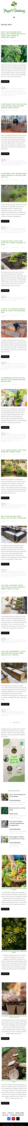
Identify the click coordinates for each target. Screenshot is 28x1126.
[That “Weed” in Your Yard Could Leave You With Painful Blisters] (14, 949)
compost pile (18, 639)
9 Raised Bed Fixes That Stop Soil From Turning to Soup (13, 242)
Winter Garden (4, 95)
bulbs (8, 434)
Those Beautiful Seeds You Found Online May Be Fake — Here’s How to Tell (14, 1016)
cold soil (8, 571)
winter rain (20, 232)
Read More (5, 81)
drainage (14, 228)
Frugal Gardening (14, 7)
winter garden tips (8, 507)
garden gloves (9, 435)
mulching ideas (19, 364)
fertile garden (8, 712)
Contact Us (10, 1113)
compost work (4, 641)
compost (2, 89)
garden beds (3, 229)
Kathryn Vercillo (13, 813)
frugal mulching (13, 363)
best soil (8, 160)
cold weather (9, 504)
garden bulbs (3, 435)
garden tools (12, 437)
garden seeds (20, 435)
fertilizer (11, 434)
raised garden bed (19, 94)
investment (8, 438)
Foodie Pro (18, 1125)
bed (7, 228)
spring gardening (4, 164)
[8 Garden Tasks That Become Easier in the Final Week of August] (14, 887)
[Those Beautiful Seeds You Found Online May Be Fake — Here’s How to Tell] (14, 1014)
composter (9, 641)
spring (19, 163)
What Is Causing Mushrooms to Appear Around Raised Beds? (14, 1081)
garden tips (8, 159)
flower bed (12, 89)
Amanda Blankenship (14, 800)
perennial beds (19, 92)
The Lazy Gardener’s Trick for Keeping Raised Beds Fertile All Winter (13, 653)
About (4, 1113)
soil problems (14, 300)
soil (20, 231)
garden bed (22, 160)
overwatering (17, 438)
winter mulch (13, 576)
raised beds (13, 94)
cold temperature (13, 571)
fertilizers (15, 434)
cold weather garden (21, 88)
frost (22, 504)
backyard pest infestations (12, 88)
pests (7, 87)
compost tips (23, 639)
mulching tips (8, 366)
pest (23, 92)
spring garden (23, 163)
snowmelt (17, 231)
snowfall (13, 231)
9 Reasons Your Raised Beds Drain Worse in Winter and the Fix (14, 175)
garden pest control (19, 91)
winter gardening (10, 95)
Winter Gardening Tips (5, 576)
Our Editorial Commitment (17, 1115)
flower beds (16, 89)
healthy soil (3, 162)
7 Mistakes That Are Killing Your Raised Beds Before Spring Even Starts (14, 105)
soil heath (15, 163)
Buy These (5, 1115)
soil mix (9, 300)
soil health (23, 231)
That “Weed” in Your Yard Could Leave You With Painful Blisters (14, 952)
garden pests (15, 435)
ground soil (5, 298)
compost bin (12, 639)
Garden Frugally (19, 1113)
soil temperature (6, 575)
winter (25, 94)
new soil (13, 366)
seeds (17, 440)
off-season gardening (10, 162)
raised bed (9, 94)
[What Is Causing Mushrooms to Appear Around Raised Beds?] (14, 1079)
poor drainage (14, 229)
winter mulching (4, 369)
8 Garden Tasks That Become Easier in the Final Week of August (14, 889)
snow (9, 231)
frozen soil (18, 228)
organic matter (18, 366)
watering (8, 441)
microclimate (6, 92)
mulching (14, 92)
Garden (18, 434)
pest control (22, 438)
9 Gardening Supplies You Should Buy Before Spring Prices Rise (13, 379)
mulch (10, 92)
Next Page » (16, 722)
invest (4, 438)
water (21, 714)
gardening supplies (19, 437)
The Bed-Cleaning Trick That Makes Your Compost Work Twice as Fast (13, 587)
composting (7, 89)
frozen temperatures (11, 91)
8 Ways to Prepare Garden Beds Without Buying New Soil (13, 310)
